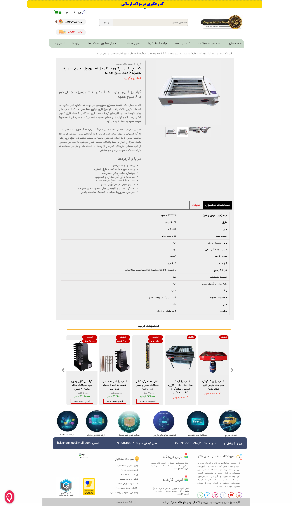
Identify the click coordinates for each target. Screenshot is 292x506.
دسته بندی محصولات (210, 43)
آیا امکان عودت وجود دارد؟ (127, 488)
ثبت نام (70, 12)
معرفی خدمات (133, 43)
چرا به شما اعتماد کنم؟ (129, 474)
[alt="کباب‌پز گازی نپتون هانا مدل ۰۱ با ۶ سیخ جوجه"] (189, 92)
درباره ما (76, 43)
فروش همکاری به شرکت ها (102, 43)
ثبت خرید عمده (182, 43)
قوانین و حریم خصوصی (128, 479)
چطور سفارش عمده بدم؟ (127, 465)
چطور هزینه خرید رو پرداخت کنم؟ (125, 492)
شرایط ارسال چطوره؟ (129, 470)
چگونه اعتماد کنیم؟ (157, 43)
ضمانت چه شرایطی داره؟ (128, 483)
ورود (79, 12)
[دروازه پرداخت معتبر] (89, 494)
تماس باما (59, 43)
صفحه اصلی (235, 43)
